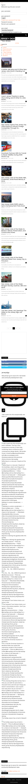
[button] (14, 388)
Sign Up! (14, 395)
